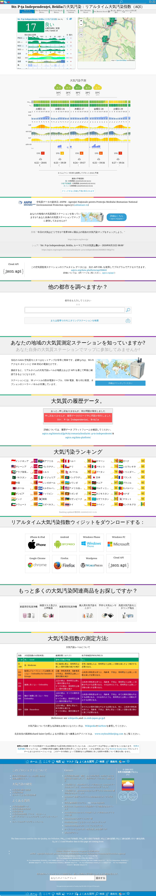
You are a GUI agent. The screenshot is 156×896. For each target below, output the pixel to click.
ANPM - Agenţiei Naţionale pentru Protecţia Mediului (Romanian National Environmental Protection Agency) (77, 853)
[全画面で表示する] (70, 18)
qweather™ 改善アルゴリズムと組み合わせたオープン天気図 (88, 797)
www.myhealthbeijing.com (109, 733)
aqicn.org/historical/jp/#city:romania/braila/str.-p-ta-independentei (77, 433)
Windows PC (118, 537)
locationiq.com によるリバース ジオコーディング (85, 822)
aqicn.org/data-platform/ (78, 437)
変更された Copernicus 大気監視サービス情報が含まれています (89, 807)
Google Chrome (37, 558)
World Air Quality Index (118, 749)
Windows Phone (91, 537)
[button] (104, 42)
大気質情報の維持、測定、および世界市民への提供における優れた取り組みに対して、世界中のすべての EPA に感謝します (89, 778)
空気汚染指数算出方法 (21, 809)
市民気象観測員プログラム (75, 802)
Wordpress (91, 558)
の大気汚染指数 (37, 19)
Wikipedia (90, 725)
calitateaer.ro (81, 204)
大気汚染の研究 (22, 784)
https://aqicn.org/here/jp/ (78, 239)
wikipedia (73, 718)
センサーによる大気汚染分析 (24, 795)
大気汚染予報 (17, 811)
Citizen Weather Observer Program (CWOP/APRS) (77, 851)
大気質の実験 (17, 792)
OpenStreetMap (121, 60)
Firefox (64, 558)
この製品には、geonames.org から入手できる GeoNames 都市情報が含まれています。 (89, 791)
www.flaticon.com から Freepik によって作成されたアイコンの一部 (89, 813)
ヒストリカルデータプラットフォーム (27, 821)
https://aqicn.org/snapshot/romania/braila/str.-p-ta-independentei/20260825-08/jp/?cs (78, 249)
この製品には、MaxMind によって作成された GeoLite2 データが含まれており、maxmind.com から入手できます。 (89, 785)
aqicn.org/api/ (108, 272)
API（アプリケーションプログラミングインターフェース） (34, 817)
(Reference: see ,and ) (77, 686)
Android (64, 537)
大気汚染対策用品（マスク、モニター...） (29, 814)
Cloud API (118, 557)
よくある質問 (20, 800)
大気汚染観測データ (20, 806)
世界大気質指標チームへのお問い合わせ (28, 776)
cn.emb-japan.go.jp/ (94, 718)
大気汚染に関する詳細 (21, 789)
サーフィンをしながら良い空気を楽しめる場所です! (85, 829)
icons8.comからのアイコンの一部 (78, 818)
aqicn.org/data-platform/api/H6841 (89, 270)
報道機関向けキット (20, 778)
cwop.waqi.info (97, 802)
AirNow (102, 725)
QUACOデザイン (71, 832)
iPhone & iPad (37, 537)
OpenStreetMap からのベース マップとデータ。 (84, 825)
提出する (100, 877)
